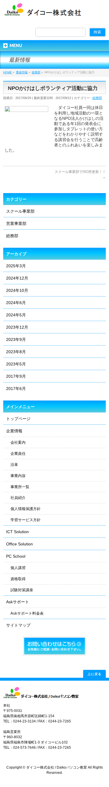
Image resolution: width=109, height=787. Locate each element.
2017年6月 (16, 388)
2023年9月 (16, 339)
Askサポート (17, 601)
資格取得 (18, 579)
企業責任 (18, 454)
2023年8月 (16, 351)
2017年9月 (16, 376)
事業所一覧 (19, 487)
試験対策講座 (21, 590)
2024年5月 (16, 315)
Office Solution (19, 544)
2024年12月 (17, 278)
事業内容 (18, 476)
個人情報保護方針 (25, 509)
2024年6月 (16, 302)
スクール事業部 (20, 211)
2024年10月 (17, 290)
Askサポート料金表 (27, 613)
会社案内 (18, 443)
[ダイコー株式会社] (44, 12)
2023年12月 (17, 327)
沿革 (14, 465)
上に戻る (94, 674)
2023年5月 (16, 364)
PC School (15, 556)
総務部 (97, 98)
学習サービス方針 (25, 520)
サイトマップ (18, 625)
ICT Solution (17, 531)
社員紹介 (18, 498)
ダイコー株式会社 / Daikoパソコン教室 (56, 767)
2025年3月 (16, 266)
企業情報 (14, 431)
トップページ (18, 418)
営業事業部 (16, 223)
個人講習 (18, 568)
